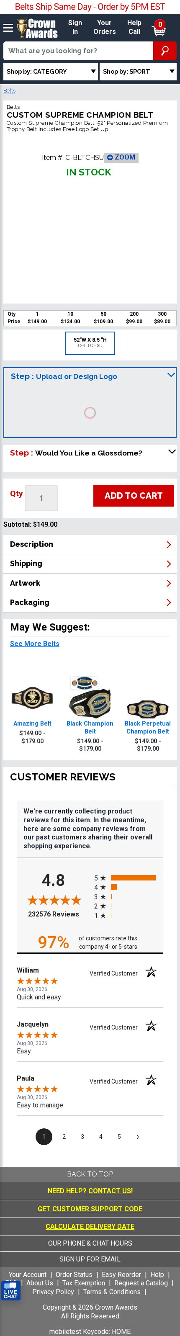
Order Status (74, 1275)
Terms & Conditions (112, 1292)
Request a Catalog (141, 1283)
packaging (29, 602)
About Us (39, 1283)
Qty (16, 493)
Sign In (75, 27)
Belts (9, 91)
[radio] (128, 877)
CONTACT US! (110, 1191)
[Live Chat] (11, 1291)
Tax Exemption (83, 1283)
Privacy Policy (53, 1292)
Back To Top (90, 1174)
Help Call (134, 27)
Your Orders (104, 27)
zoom (124, 157)
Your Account (27, 1275)
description (31, 544)
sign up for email (90, 1259)
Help (157, 1275)
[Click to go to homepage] (37, 27)
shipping (26, 563)
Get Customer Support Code (90, 1209)
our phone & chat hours (90, 1243)
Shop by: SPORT (126, 71)
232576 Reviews (59, 914)
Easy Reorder (121, 1275)
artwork (25, 583)
